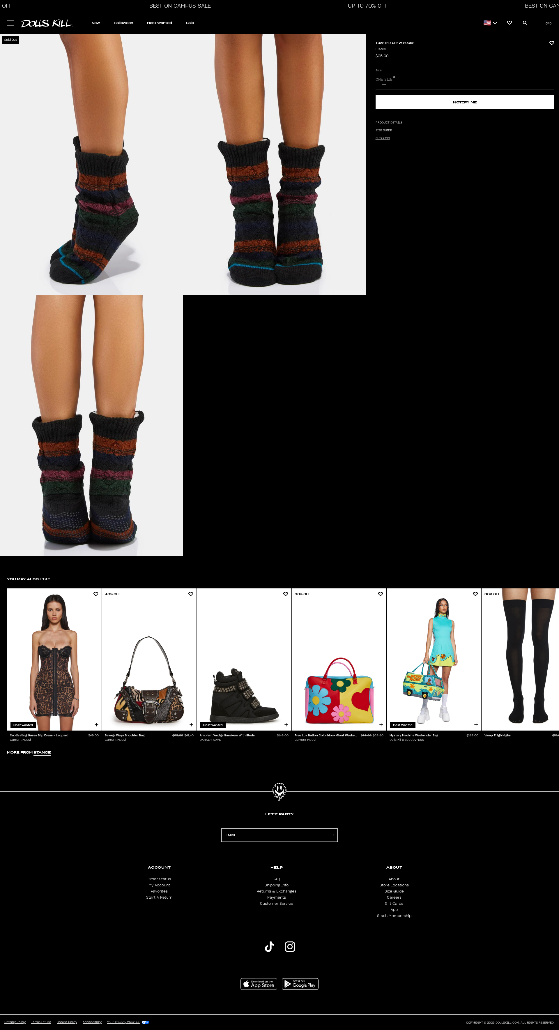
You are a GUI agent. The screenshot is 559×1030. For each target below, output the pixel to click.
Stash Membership (394, 916)
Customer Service (276, 903)
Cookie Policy (67, 1022)
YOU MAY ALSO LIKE (28, 579)
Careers (394, 897)
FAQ (276, 879)
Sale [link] (190, 23)
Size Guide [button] (384, 130)
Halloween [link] (123, 23)
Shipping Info (277, 885)
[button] (178, 6)
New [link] (96, 23)
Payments (276, 897)
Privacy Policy (15, 1022)
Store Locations (394, 885)
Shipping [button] (383, 138)
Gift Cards (394, 903)
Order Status (159, 879)
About (394, 879)
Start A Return (159, 897)
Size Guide (394, 891)
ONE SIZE (384, 79)
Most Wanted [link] (159, 23)
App (394, 909)
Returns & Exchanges (276, 891)
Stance (381, 49)
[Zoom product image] (91, 164)
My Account (159, 885)
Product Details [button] (389, 122)
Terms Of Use (41, 1022)
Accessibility (92, 1022)
